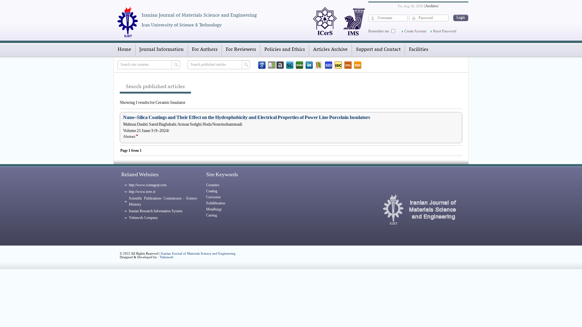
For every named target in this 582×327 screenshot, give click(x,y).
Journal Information (161, 49)
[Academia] (280, 65)
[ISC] (338, 65)
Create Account (415, 31)
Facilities (418, 49)
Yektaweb (166, 257)
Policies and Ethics (284, 49)
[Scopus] (289, 65)
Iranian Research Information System (155, 211)
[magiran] (319, 65)
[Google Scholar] (262, 65)
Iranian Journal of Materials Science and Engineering (198, 253)
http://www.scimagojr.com (147, 185)
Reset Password (444, 31)
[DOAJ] (299, 65)
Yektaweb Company (143, 218)
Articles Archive (330, 49)
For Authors (205, 49)
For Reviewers (241, 49)
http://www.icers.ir (142, 192)
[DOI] (357, 65)
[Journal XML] (348, 65)
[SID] (328, 65)
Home (124, 49)
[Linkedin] (309, 65)
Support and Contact (378, 49)
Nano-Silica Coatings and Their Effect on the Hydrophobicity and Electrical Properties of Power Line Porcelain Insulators (246, 117)
